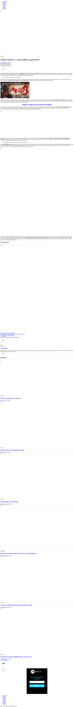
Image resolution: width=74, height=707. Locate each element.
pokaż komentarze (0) (4, 660)
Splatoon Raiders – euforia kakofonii (7, 335)
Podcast (4, 7)
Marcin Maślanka (3, 62)
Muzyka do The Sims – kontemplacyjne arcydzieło (9, 337)
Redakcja (4, 701)
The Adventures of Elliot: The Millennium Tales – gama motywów (12, 334)
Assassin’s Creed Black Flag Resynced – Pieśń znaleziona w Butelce (16, 605)
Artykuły (4, 2)
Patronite (4, 8)
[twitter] (3, 69)
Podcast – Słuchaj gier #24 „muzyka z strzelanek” (37, 104)
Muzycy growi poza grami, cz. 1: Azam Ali (10, 398)
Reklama (4, 702)
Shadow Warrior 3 (4, 73)
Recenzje (4, 3)
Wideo (4, 5)
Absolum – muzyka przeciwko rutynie (7, 333)
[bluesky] (3, 663)
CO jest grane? (3, 336)
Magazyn (4, 6)
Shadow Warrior (20, 74)
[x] (3, 670)
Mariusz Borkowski (4, 503)
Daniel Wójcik (3, 400)
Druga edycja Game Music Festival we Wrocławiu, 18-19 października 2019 (18, 553)
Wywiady (4, 4)
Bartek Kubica (3, 452)
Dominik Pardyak (3, 607)
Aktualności (5, 1)
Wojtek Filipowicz (3, 658)
